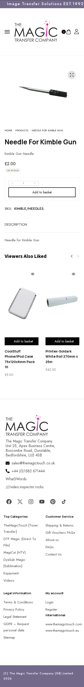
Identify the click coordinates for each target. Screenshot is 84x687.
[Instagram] (30, 501)
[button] (71, 256)
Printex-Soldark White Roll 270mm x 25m (62, 356)
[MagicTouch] (36, 31)
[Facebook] (9, 501)
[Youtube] (41, 501)
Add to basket (42, 192)
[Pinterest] (52, 501)
